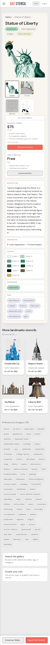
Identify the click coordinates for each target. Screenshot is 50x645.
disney (42, 459)
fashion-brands (21, 469)
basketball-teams (11, 444)
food (44, 469)
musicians (41, 504)
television (17, 539)
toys (27, 539)
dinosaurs (30, 459)
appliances (18, 434)
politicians (8, 519)
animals (41, 429)
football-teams (10, 474)
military (7, 504)
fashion (7, 469)
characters (39, 449)
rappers (20, 519)
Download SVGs (25, 173)
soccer (32, 524)
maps (18, 499)
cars (16, 449)
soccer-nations (10, 529)
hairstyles (8, 479)
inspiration (8, 489)
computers (38, 454)
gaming (32, 474)
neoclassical (14, 316)
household (36, 484)
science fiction (10, 524)
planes (33, 514)
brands (7, 449)
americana (29, 429)
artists (37, 434)
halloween (20, 479)
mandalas (8, 499)
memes (39, 499)
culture (19, 459)
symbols (34, 534)
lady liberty (14, 300)
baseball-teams (22, 439)
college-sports (22, 454)
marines (28, 499)
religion (31, 519)
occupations (9, 514)
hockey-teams (10, 484)
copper (12, 306)
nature (19, 509)
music (30, 504)
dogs (6, 464)
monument (29, 300)
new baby (38, 509)
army (29, 434)
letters (33, 489)
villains (35, 539)
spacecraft (26, 529)
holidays (24, 484)
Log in (44, 3)
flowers (35, 469)
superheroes (21, 534)
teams (6, 539)
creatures (8, 459)
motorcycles (19, 504)
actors (6, 429)
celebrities (26, 449)
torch (28, 311)
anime (6, 434)
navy (28, 509)
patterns (22, 514)
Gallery (8, 17)
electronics (36, 464)
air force (17, 429)
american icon (15, 311)
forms (23, 474)
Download (12, 640)
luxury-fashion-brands (30, 494)
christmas (8, 454)
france (23, 306)
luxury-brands (10, 494)
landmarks (11, 29)
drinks (14, 464)
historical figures (36, 479)
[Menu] (4, 3)
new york (35, 306)
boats (37, 444)
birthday (27, 444)
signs (22, 524)
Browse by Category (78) (16, 422)
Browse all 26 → (9, 334)
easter (24, 464)
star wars (8, 534)
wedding (7, 544)
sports (37, 529)
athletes (7, 439)
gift (26, 316)
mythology (8, 509)
